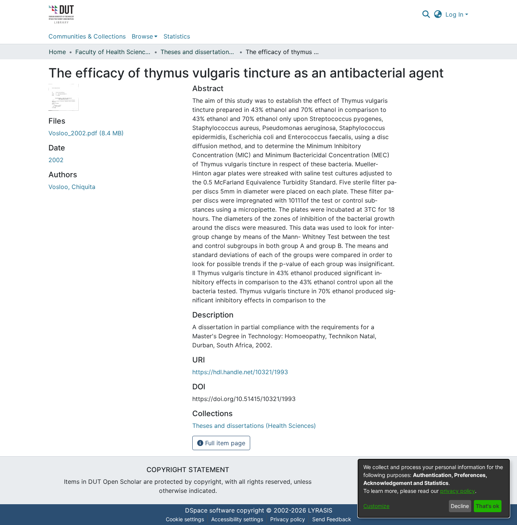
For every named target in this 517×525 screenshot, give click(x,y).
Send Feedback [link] (331, 519)
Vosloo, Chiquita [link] (71, 186)
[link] (86, 133)
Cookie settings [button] (185, 519)
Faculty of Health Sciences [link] (113, 52)
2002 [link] (56, 160)
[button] (426, 14)
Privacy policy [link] (287, 519)
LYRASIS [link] (320, 510)
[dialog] (433, 488)
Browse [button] (142, 36)
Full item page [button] (224, 443)
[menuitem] (144, 36)
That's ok (487, 506)
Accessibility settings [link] (237, 519)
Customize (376, 506)
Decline (460, 506)
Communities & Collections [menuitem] (87, 36)
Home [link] (57, 52)
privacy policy (457, 491)
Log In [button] (455, 14)
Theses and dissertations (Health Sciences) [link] (198, 52)
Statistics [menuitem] (177, 36)
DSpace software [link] (210, 510)
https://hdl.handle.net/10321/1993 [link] (240, 372)
